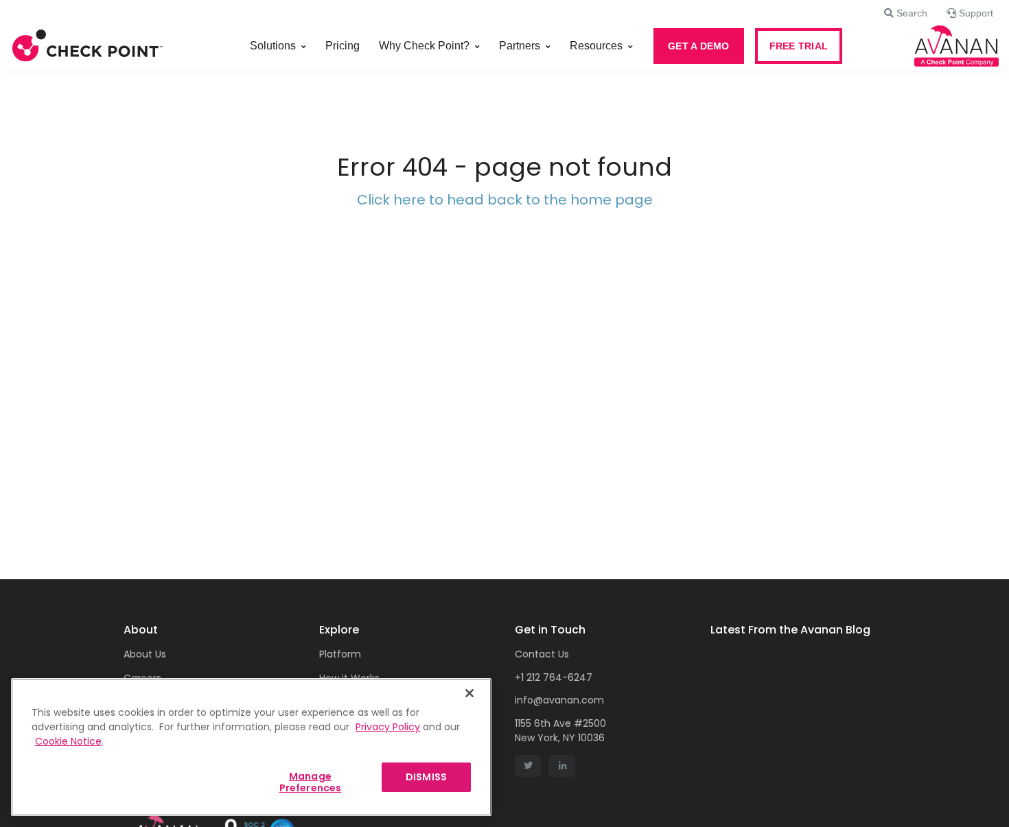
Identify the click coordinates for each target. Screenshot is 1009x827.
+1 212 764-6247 (553, 677)
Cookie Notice (68, 741)
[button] (906, 13)
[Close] (469, 693)
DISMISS (426, 777)
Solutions (273, 45)
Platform (340, 654)
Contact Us (542, 654)
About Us (145, 654)
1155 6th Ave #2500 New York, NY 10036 (560, 731)
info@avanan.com (559, 700)
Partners (519, 45)
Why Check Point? (424, 45)
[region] (251, 747)
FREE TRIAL (798, 45)
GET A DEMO (699, 45)
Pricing (342, 45)
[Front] (87, 46)
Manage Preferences (310, 782)
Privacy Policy (388, 727)
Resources (596, 45)
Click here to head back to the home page (505, 199)
